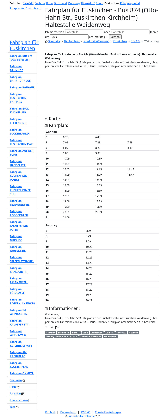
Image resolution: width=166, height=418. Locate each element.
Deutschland (72, 41)
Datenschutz (68, 412)
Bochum (40, 3)
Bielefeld (28, 3)
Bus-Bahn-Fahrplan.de (81, 416)
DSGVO (85, 412)
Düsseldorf (88, 3)
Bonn (49, 3)
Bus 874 (135, 41)
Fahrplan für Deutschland (25, 8)
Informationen (19, 400)
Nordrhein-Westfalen (96, 41)
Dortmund (60, 3)
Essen (99, 3)
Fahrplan (15, 393)
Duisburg (74, 3)
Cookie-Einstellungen (108, 412)
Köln (123, 3)
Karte (13, 387)
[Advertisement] (102, 93)
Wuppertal (133, 3)
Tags (13, 407)
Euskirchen (120, 41)
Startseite (54, 41)
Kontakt (50, 412)
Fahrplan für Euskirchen (24, 45)
